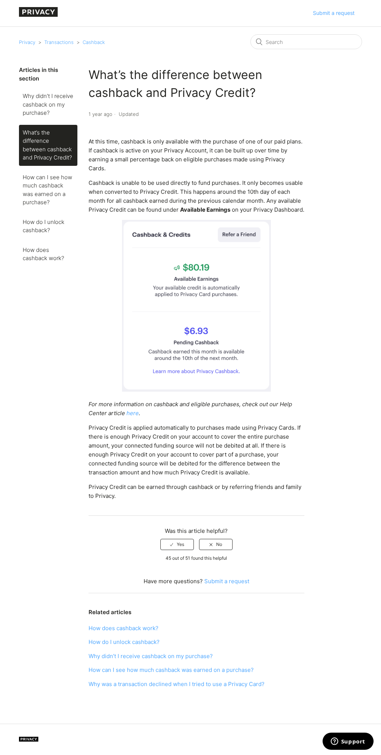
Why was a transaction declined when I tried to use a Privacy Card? (177, 684)
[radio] (177, 544)
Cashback (94, 42)
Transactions (59, 42)
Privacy (27, 42)
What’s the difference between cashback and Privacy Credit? (47, 145)
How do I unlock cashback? (43, 226)
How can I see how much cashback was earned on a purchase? (47, 190)
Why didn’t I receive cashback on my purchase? (48, 104)
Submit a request (334, 13)
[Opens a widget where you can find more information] (348, 742)
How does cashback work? (43, 254)
